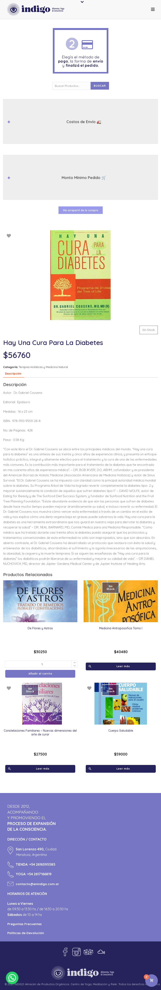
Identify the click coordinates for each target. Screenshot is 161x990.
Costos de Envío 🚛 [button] (83, 121)
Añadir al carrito (40, 673)
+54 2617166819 (39, 874)
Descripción (13, 373)
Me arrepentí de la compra (80, 210)
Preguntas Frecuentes (24, 924)
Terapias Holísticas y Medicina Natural (43, 367)
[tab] (13, 373)
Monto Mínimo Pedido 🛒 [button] (84, 177)
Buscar (100, 85)
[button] (12, 978)
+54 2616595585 (42, 864)
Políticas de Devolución (25, 933)
